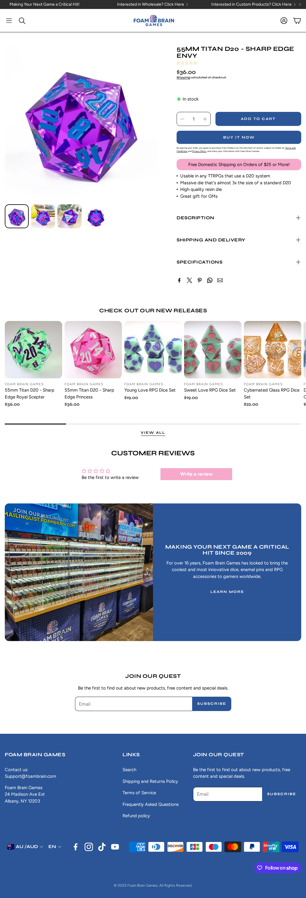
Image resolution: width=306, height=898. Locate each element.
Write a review (196, 474)
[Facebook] (179, 280)
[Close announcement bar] (300, 4)
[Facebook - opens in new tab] (75, 847)
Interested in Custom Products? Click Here (251, 4)
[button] (9, 20)
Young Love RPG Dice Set (150, 390)
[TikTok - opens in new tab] (102, 847)
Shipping (183, 77)
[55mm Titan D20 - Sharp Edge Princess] (93, 349)
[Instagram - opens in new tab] (89, 847)
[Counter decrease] (182, 119)
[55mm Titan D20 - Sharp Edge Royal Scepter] (33, 349)
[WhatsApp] (209, 280)
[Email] (220, 280)
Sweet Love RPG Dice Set (210, 390)
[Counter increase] (205, 119)
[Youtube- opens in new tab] (115, 847)
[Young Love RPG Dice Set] (153, 349)
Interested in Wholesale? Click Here (150, 4)
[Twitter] (189, 280)
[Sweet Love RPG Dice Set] (212, 349)
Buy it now (239, 137)
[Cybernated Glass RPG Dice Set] (272, 349)
